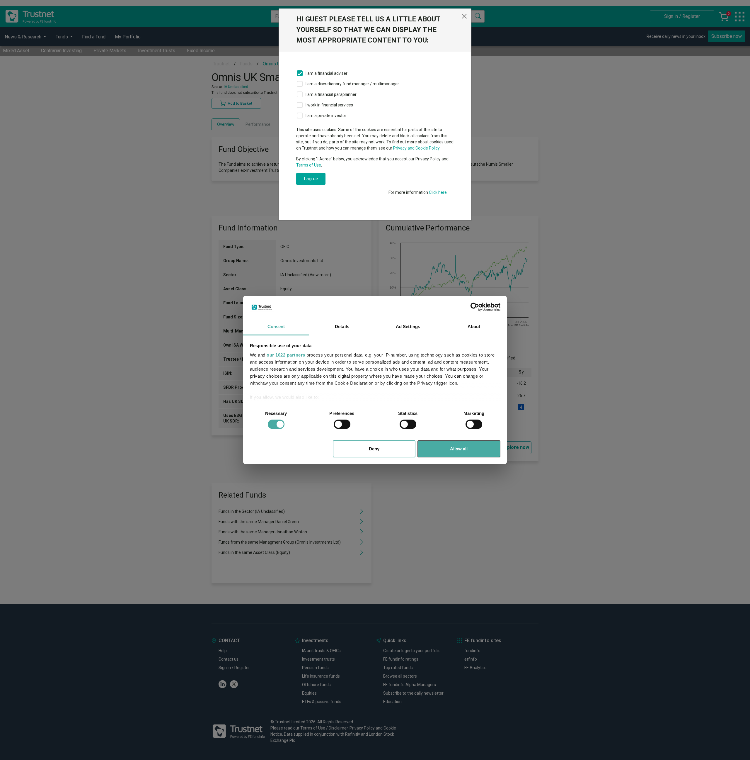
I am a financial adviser (326, 73)
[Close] (464, 16)
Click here (438, 192)
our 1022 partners (286, 354)
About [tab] (474, 326)
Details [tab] (342, 326)
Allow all (459, 448)
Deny (374, 448)
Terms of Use (308, 165)
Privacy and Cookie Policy (416, 148)
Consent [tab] (276, 326)
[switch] (342, 424)
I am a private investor (326, 115)
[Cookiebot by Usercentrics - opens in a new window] (474, 307)
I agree (311, 178)
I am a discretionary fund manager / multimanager (352, 84)
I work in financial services (329, 105)
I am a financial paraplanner (331, 94)
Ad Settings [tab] (408, 326)
